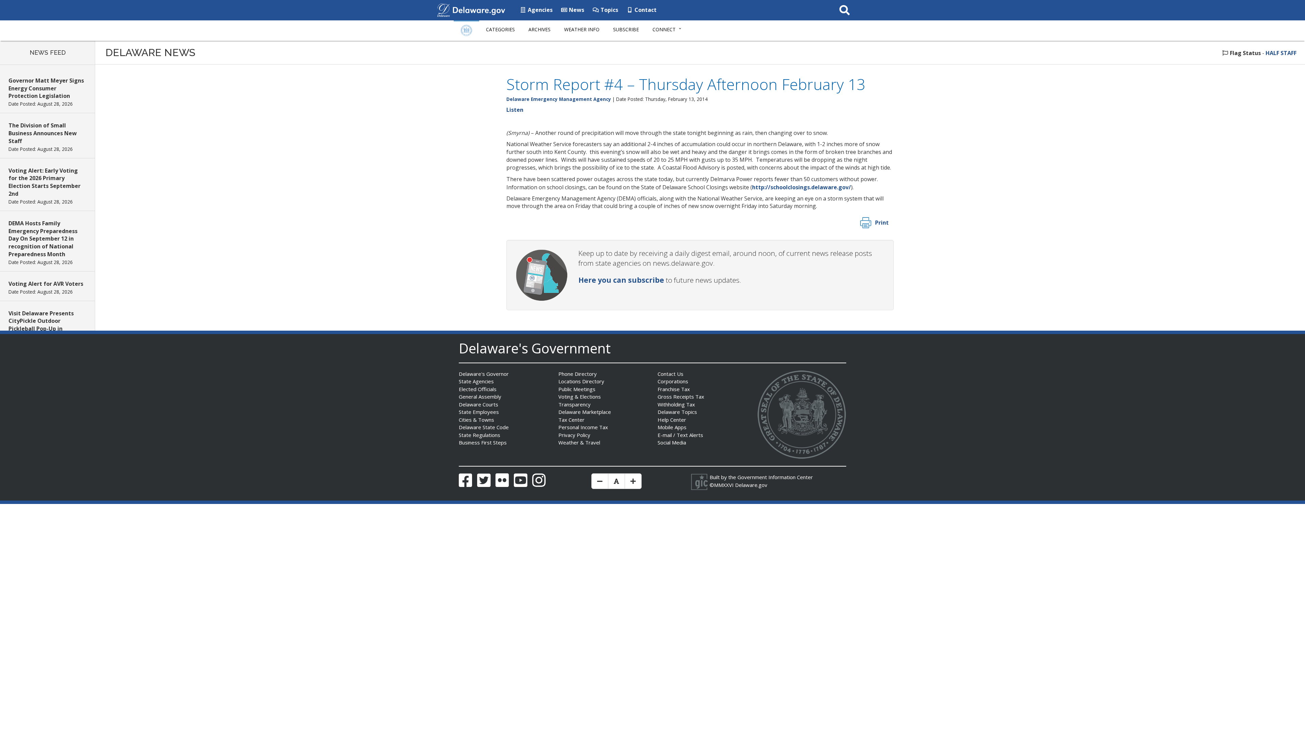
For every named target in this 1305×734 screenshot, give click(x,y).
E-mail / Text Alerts (680, 435)
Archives (539, 29)
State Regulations (479, 435)
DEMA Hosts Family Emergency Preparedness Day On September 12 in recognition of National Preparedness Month (42, 239)
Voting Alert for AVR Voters (45, 283)
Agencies (539, 10)
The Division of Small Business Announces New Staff (42, 133)
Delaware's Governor (484, 373)
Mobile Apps (672, 427)
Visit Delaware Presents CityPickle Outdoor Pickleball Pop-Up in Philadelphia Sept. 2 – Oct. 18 (43, 329)
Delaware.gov (751, 485)
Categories (500, 29)
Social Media (672, 442)
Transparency (574, 404)
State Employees (479, 411)
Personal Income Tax (583, 427)
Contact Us (670, 373)
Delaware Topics (677, 411)
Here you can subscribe (621, 280)
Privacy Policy (574, 435)
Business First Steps (483, 442)
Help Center (672, 419)
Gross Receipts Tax (681, 396)
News (576, 10)
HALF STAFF (1281, 53)
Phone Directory (577, 373)
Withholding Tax (676, 404)
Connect (664, 29)
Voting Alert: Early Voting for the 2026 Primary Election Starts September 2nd (44, 182)
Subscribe (626, 29)
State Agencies (476, 381)
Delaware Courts (478, 404)
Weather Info (581, 29)
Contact (645, 10)
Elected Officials (478, 389)
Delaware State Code (484, 427)
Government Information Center (775, 477)
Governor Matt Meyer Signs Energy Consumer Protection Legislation (46, 88)
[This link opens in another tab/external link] (443, 9)
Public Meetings (576, 389)
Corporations (673, 381)
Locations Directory (581, 381)
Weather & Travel (579, 442)
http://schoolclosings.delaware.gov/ (801, 187)
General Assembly (480, 396)
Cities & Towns (476, 419)
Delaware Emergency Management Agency (558, 99)
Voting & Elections (579, 396)
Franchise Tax (674, 389)
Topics (608, 10)
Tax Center (571, 419)
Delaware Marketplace (584, 411)
